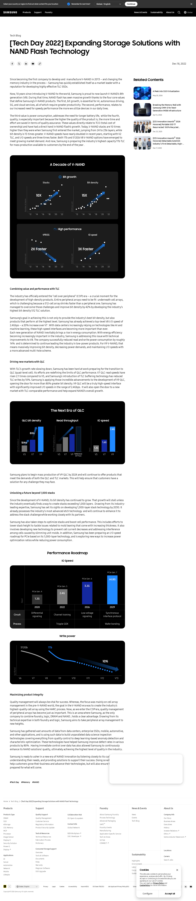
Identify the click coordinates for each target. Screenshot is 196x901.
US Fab (102, 840)
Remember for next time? (80, 4)
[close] (177, 759)
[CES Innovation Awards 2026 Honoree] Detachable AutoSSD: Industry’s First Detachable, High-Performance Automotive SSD (168, 141)
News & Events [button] (140, 12)
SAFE (102, 824)
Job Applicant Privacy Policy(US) (118, 887)
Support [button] (37, 12)
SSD (5, 821)
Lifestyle (6, 874)
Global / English (103, 4)
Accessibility (72, 887)
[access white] (9, 886)
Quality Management (43, 818)
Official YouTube (191, 886)
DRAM (5, 818)
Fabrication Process (43, 840)
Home (5, 801)
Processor (7, 834)
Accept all (170, 893)
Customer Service (42, 821)
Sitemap (135, 887)
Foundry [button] (48, 12)
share (39, 63)
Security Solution (10, 843)
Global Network (74, 827)
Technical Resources (43, 837)
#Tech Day (14, 782)
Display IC (7, 840)
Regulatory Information (45, 824)
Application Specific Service (110, 834)
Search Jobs (168, 860)
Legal (54, 887)
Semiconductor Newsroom (174, 837)
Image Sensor (8, 837)
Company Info (169, 814)
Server (5, 862)
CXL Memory (8, 827)
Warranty (39, 865)
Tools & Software (42, 855)
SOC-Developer (73, 836)
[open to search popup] (179, 12)
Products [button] (27, 12)
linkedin (26, 63)
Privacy (45, 887)
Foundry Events (106, 827)
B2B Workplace (73, 833)
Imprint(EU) (85, 887)
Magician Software (43, 868)
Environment (137, 864)
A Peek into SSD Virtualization (166, 91)
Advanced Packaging (108, 821)
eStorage (6, 824)
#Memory (25, 782)
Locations (167, 850)
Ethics (166, 834)
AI (4, 859)
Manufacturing (105, 830)
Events (134, 817)
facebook (12, 63)
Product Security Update (45, 827)
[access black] (4, 886)
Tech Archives (105, 837)
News (134, 814)
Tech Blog (14, 801)
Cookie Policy (145, 885)
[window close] (177, 870)
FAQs (37, 862)
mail (33, 63)
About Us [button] (170, 12)
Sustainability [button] (157, 12)
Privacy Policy (158, 883)
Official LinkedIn (185, 886)
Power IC (6, 846)
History (166, 827)
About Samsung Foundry (109, 814)
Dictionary (39, 843)
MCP (5, 831)
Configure (147, 893)
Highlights (136, 861)
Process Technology (107, 817)
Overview (39, 852)
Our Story (167, 818)
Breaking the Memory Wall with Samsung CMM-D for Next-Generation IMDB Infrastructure (167, 107)
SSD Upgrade (41, 871)
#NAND (35, 782)
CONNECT (103, 843)
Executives (168, 824)
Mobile (6, 871)
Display (6, 849)
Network (6, 868)
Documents (40, 859)
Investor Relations (170, 831)
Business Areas (169, 821)
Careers (167, 856)
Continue (131, 4)
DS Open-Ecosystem (75, 818)
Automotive (7, 865)
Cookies (62, 887)
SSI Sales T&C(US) (98, 887)
